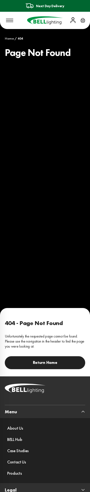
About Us (15, 428)
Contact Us (16, 462)
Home (9, 38)
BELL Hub (14, 439)
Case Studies (18, 450)
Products (14, 473)
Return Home (45, 362)
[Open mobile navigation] (9, 20)
